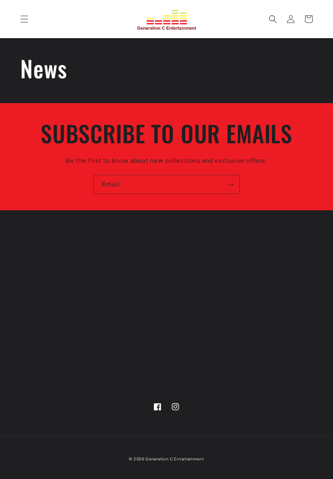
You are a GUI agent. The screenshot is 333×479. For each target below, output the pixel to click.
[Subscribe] (230, 184)
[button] (24, 19)
